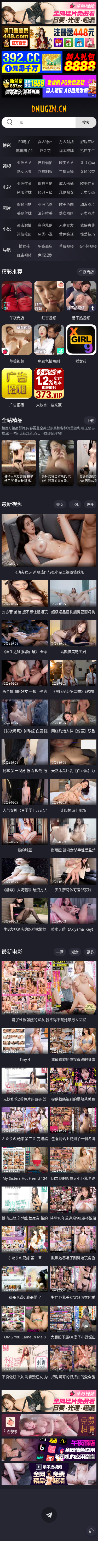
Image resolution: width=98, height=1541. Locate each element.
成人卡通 (66, 183)
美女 (60, 504)
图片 (7, 208)
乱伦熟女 (66, 192)
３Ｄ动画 (87, 162)
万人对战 (66, 141)
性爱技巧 (87, 234)
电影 (7, 187)
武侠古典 (87, 225)
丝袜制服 (45, 171)
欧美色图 (66, 204)
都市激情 (24, 225)
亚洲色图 (45, 204)
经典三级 (45, 192)
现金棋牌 (66, 150)
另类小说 (45, 234)
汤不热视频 (87, 246)
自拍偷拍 (45, 162)
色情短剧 (45, 255)
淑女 (75, 951)
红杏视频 (24, 255)
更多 (90, 504)
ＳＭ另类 (87, 171)
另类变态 (87, 192)
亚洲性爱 (24, 183)
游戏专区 (87, 141)
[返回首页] (91, 1530)
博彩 (7, 145)
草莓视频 (66, 246)
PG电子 (24, 141)
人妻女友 (66, 225)
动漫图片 (87, 204)
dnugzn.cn (49, 109)
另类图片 (87, 213)
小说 (7, 229)
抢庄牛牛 (87, 150)
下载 (90, 420)
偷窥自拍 (24, 204)
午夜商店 (45, 246)
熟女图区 (66, 213)
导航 (7, 250)
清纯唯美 (45, 213)
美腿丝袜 (24, 213)
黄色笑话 (66, 234)
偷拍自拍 (45, 183)
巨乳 (75, 504)
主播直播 (66, 171)
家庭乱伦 (45, 225)
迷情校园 (24, 234)
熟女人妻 (24, 171)
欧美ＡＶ (66, 162)
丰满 (60, 951)
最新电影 (12, 951)
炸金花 (45, 150)
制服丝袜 (24, 192)
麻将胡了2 (24, 150)
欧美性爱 (87, 183)
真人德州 (45, 141)
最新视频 (12, 504)
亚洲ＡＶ (24, 162)
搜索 (86, 122)
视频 (7, 166)
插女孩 (24, 246)
